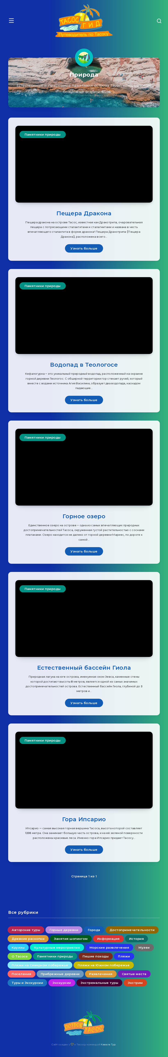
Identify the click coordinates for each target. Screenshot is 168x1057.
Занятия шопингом (70, 939)
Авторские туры (26, 930)
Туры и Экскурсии (27, 983)
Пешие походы (96, 956)
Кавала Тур (108, 1044)
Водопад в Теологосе (84, 364)
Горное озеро (83, 516)
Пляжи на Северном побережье (40, 965)
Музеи (144, 947)
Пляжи (124, 956)
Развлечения (100, 974)
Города (94, 930)
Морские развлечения (109, 947)
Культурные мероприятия (57, 947)
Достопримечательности (132, 930)
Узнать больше (84, 248)
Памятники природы (43, 134)
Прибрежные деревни (60, 974)
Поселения (21, 974)
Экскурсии (61, 983)
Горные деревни (64, 930)
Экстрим (135, 983)
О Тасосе (20, 956)
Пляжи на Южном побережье (104, 965)
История (136, 939)
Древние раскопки (28, 939)
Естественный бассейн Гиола (84, 667)
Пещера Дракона (83, 213)
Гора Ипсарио (84, 819)
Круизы (18, 947)
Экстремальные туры (99, 983)
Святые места (134, 974)
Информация (108, 939)
